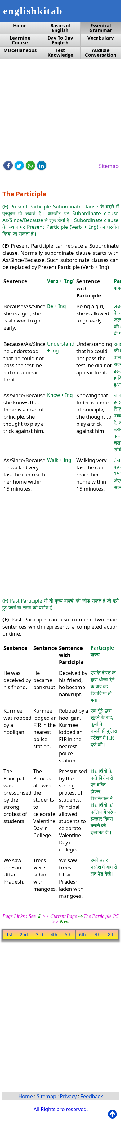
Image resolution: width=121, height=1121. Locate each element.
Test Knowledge (60, 52)
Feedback (91, 1096)
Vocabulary (100, 38)
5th (68, 934)
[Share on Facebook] (8, 165)
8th (111, 934)
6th (82, 934)
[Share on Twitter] (19, 165)
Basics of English (60, 28)
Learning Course (20, 40)
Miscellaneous (20, 50)
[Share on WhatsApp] (30, 165)
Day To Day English (60, 40)
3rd (39, 934)
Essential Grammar (100, 28)
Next (64, 921)
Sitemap (109, 165)
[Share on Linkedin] (41, 165)
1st (9, 934)
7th (97, 934)
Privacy (69, 1096)
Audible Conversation (100, 52)
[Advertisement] (60, 110)
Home (20, 25)
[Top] (113, 1114)
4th (54, 934)
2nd (24, 934)
